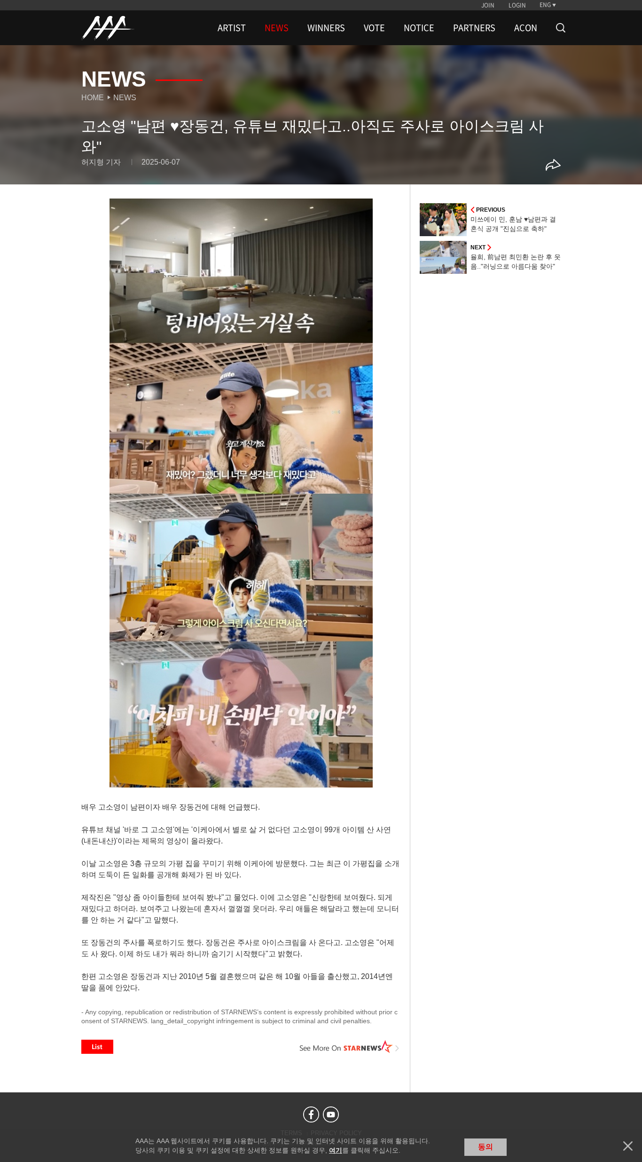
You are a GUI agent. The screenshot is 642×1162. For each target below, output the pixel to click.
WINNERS (326, 28)
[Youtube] (331, 1114)
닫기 (628, 1146)
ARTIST (232, 28)
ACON (525, 28)
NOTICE (419, 28)
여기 (335, 1150)
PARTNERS (474, 28)
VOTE (374, 28)
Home (92, 98)
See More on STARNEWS (349, 1047)
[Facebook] (311, 1114)
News (124, 98)
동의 (485, 1147)
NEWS (277, 28)
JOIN (487, 5)
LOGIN (517, 5)
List (97, 1047)
